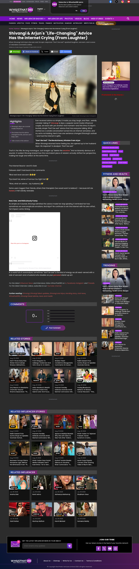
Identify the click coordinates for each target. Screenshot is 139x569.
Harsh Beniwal (60, 521)
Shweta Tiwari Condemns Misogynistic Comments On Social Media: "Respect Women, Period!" (64, 362)
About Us (46, 561)
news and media (45, 296)
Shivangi (54, 123)
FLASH (23, 1)
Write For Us (89, 23)
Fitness (34, 23)
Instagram (79, 283)
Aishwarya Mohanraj (62, 494)
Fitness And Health (115, 174)
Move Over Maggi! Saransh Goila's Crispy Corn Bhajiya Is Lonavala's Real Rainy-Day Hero (122, 300)
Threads (91, 283)
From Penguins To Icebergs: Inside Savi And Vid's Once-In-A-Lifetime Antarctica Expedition (41, 362)
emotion (66, 150)
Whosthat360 (14, 296)
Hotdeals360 (30, 1)
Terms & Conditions (94, 561)
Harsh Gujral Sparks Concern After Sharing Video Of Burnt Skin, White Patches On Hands (86, 462)
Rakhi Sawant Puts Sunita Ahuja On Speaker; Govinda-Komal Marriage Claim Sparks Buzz (86, 362)
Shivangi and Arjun (57, 293)
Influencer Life (55, 18)
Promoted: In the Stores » (113, 95)
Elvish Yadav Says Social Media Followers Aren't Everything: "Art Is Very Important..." (41, 462)
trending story (71, 293)
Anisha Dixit (14, 494)
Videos (78, 18)
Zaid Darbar (14, 521)
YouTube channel (54, 286)
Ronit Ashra (36, 494)
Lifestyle (20, 23)
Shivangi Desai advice (29, 296)
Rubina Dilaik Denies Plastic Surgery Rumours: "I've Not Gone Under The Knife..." (122, 232)
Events (108, 18)
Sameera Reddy (83, 521)
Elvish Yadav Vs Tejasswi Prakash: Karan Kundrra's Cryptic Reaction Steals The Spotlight (86, 435)
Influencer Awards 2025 (110, 147)
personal (57, 275)
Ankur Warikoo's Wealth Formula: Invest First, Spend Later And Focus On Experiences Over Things (41, 389)
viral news (81, 293)
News (19, 18)
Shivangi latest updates (39, 293)
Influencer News (26, 283)
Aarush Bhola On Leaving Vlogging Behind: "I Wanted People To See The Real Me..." (121, 244)
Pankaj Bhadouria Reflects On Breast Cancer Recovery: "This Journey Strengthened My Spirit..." (85, 389)
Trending (109, 265)
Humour (68, 23)
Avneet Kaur (117, 159)
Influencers (17, 1)
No (76, 10)
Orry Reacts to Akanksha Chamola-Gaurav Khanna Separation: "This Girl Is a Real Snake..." (19, 389)
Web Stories (97, 18)
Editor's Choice (108, 82)
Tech (11, 1)
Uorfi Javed (106, 159)
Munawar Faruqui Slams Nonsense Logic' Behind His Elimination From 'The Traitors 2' (19, 462)
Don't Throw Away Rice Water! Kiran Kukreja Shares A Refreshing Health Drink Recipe (18, 362)
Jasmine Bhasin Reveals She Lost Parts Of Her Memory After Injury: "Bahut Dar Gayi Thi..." (122, 221)
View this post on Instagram (20, 243)
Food (28, 23)
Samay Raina (107, 166)
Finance (49, 23)
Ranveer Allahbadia (109, 162)
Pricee (37, 1)
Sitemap (56, 561)
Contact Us (79, 561)
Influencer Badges (34, 18)
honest (12, 191)
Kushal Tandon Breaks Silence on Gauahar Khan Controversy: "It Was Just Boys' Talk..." (63, 462)
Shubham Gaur (83, 494)
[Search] (128, 19)
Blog (86, 18)
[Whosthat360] (21, 9)
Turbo (42, 1)
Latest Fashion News (109, 151)
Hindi (46, 1)
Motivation (58, 23)
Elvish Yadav (123, 162)
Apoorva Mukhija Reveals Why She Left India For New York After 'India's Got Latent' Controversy (64, 435)
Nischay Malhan (38, 521)
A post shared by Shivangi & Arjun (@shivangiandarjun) (34, 268)
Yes (83, 11)
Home (12, 18)
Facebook (71, 283)
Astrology (77, 23)
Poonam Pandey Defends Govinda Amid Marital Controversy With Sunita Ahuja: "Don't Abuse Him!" (64, 389)
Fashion (12, 23)
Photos (69, 18)
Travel (41, 23)
